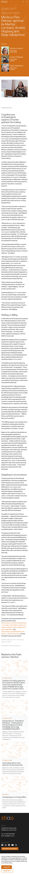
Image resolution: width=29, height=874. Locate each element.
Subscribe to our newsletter (10, 848)
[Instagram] (6, 845)
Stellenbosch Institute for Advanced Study (8, 9)
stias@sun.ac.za (9, 836)
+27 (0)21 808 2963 (9, 834)
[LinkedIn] (9, 845)
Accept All (6, 867)
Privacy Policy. (8, 863)
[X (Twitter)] (16, 845)
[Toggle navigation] (27, 1)
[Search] (23, 1)
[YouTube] (12, 845)
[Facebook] (2, 845)
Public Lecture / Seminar (10, 13)
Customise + (7, 871)
